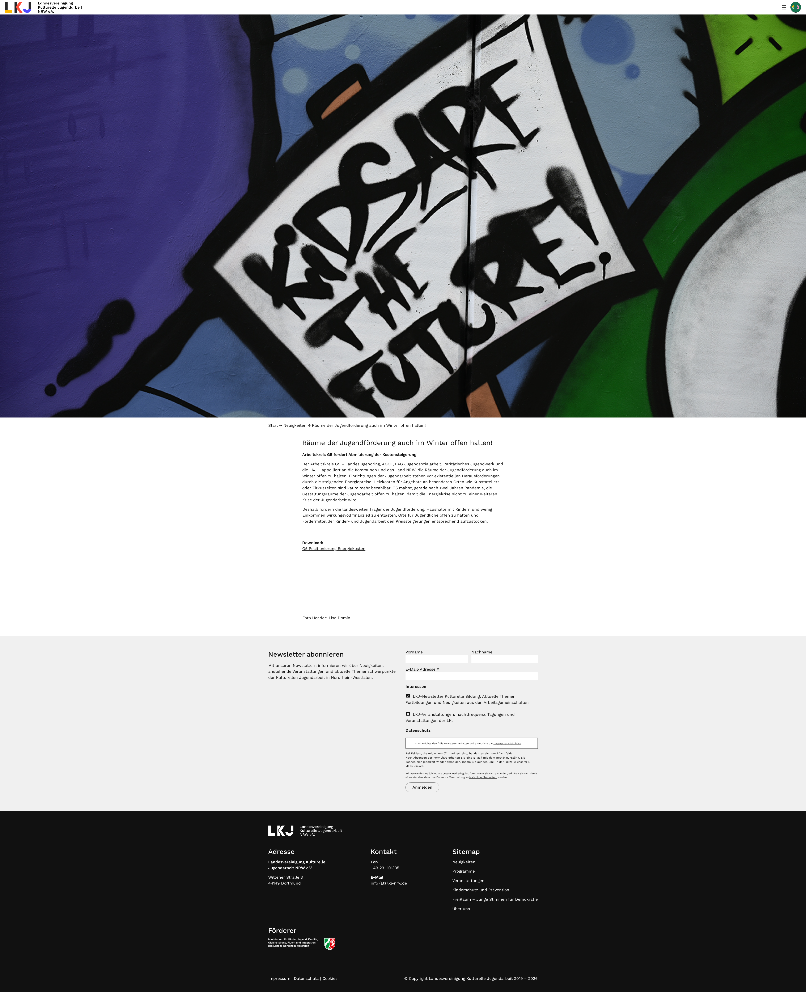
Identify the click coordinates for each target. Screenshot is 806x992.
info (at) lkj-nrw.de (389, 883)
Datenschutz (306, 978)
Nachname (481, 652)
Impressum (279, 978)
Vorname (414, 652)
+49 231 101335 (385, 867)
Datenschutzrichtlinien (507, 743)
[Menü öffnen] (783, 7)
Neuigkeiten (294, 425)
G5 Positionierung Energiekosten (333, 548)
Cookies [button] (330, 978)
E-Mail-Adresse (422, 669)
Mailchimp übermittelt (483, 777)
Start (273, 425)
